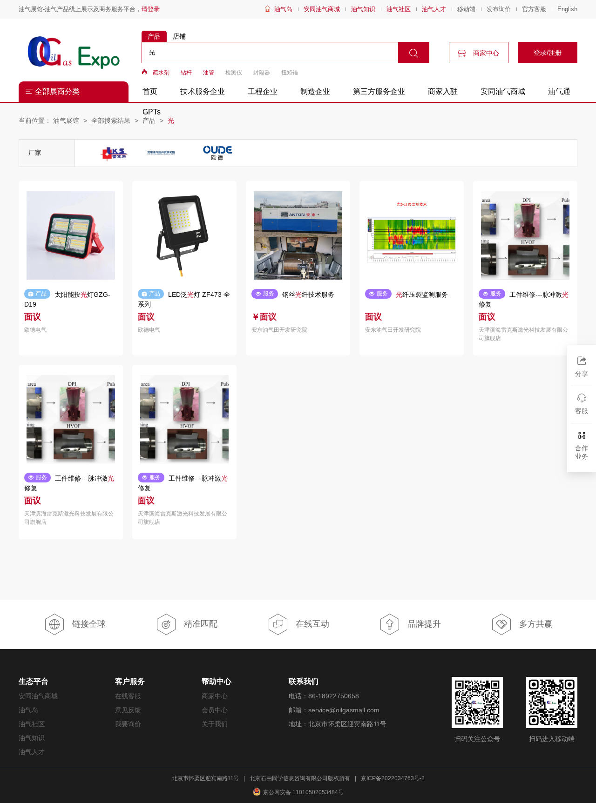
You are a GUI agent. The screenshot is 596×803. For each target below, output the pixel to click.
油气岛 (283, 9)
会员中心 (215, 710)
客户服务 (130, 681)
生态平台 (33, 681)
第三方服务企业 (379, 91)
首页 (149, 91)
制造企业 (315, 91)
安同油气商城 (322, 9)
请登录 (151, 9)
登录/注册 (548, 52)
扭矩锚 (289, 72)
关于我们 (215, 724)
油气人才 (434, 9)
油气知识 (363, 9)
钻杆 (186, 72)
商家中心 (485, 53)
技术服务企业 (202, 91)
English (567, 9)
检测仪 (233, 72)
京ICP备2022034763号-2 (393, 778)
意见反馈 (128, 710)
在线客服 (128, 696)
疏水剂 (161, 72)
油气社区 (398, 9)
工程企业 (263, 91)
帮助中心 (216, 681)
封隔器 (261, 72)
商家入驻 (443, 91)
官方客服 (534, 9)
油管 (208, 72)
